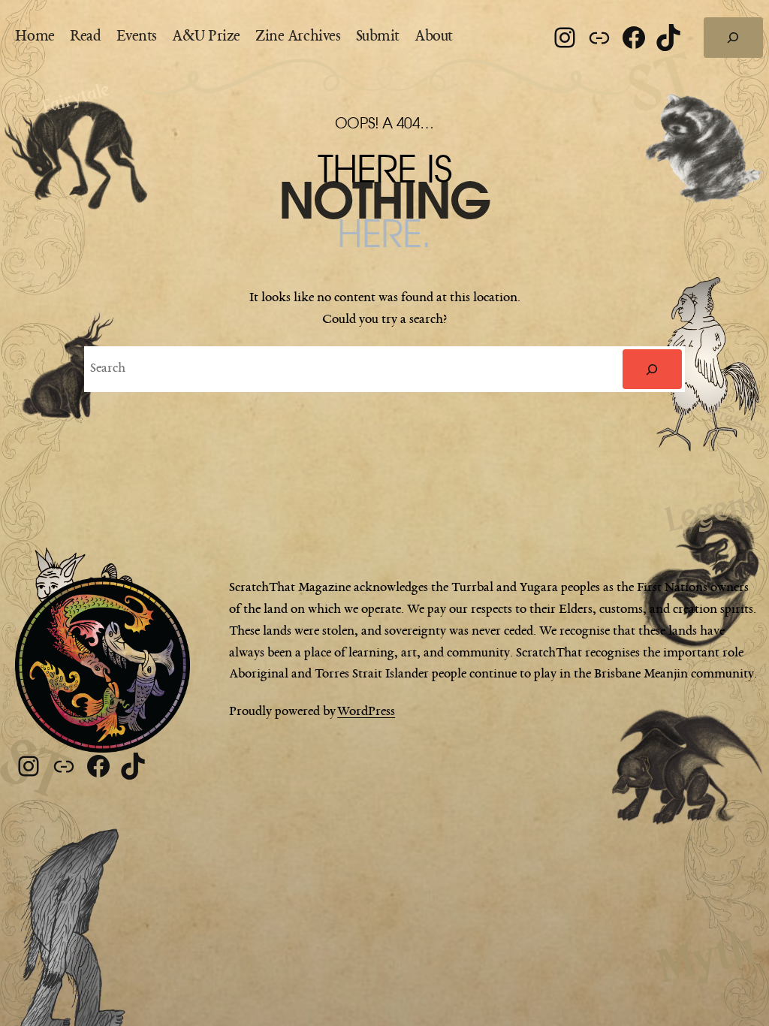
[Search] (652, 369)
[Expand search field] (733, 37)
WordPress (366, 712)
